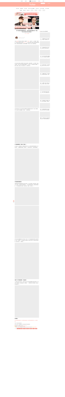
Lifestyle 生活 (37, 8)
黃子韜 (24, 42)
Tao (26, 42)
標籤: (15, 328)
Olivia (20, 37)
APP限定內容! (21, 8)
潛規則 (28, 41)
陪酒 (36, 328)
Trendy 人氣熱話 (47, 8)
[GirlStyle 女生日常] (32, 4)
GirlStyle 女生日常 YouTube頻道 (21, 326)
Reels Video (28, 10)
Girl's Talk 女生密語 (42, 8)
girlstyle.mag (25, 325)
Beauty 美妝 (17, 8)
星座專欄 (21, 10)
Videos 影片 (24, 10)
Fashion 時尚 (25, 8)
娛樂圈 (17, 41)
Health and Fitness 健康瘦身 (31, 8)
